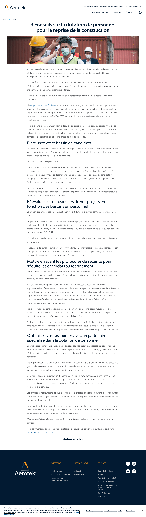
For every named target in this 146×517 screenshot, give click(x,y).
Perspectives (117, 12)
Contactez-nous (117, 6)
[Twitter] (134, 471)
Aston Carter (79, 475)
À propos (130, 12)
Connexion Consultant (133, 6)
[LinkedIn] (134, 464)
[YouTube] (128, 471)
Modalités (102, 475)
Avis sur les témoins (106, 482)
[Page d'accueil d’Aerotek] (25, 469)
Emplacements (105, 6)
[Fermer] (142, 510)
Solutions (106, 12)
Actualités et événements (60, 475)
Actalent (77, 471)
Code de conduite (105, 471)
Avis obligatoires (104, 493)
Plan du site (102, 497)
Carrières (96, 12)
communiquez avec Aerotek (40, 432)
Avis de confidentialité (107, 478)
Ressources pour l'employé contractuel (59, 479)
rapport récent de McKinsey (43, 105)
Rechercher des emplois (90, 6)
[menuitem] (91, 6)
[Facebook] (128, 464)
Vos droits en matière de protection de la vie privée (107, 487)
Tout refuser (130, 511)
